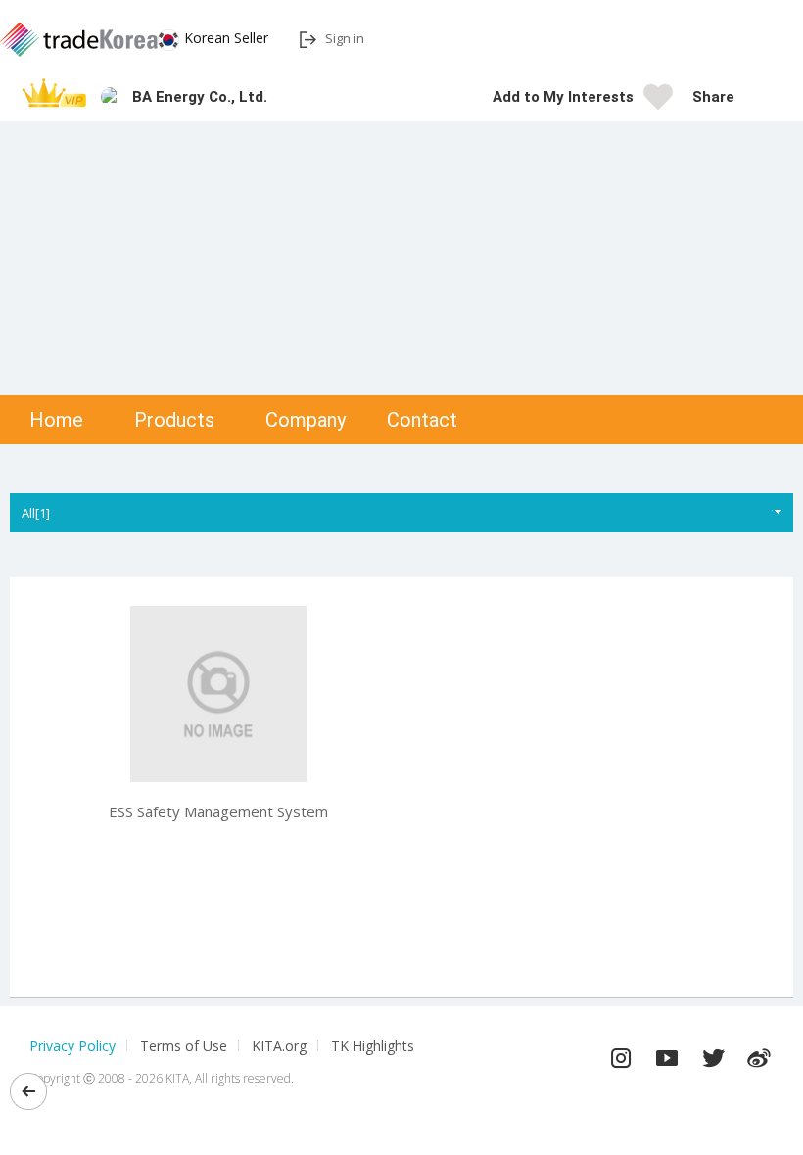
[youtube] (667, 1053)
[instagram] (621, 1053)
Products (174, 420)
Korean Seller (226, 37)
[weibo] (759, 1053)
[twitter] (713, 1053)
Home (56, 420)
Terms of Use (183, 1046)
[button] (759, 97)
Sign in (344, 38)
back (28, 1091)
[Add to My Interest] (658, 103)
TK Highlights (372, 1046)
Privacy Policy (72, 1046)
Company (305, 420)
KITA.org (279, 1046)
